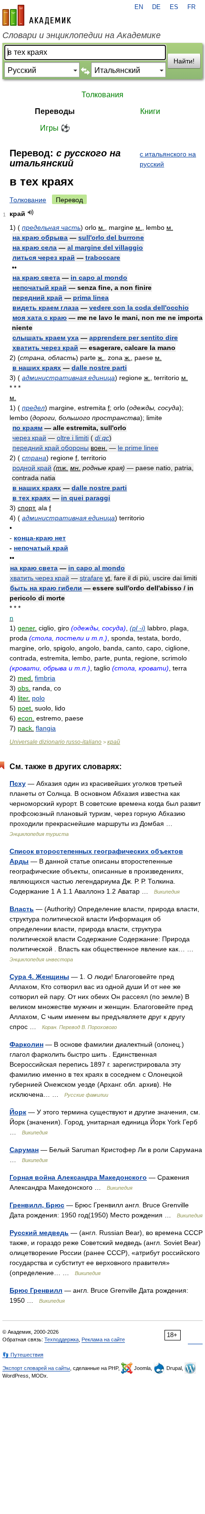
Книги (150, 111)
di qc (102, 438)
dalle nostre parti (99, 367)
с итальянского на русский (168, 159)
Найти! (184, 61)
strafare (91, 578)
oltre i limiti (73, 438)
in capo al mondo (99, 277)
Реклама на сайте (103, 1339)
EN (138, 7)
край (113, 742)
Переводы (55, 111)
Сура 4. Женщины (39, 976)
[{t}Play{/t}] (30, 212)
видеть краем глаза (45, 307)
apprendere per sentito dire (133, 337)
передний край (37, 297)
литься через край (43, 257)
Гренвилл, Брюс (37, 1205)
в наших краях (36, 367)
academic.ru (36, 15)
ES (174, 7)
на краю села (34, 247)
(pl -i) (137, 628)
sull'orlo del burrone (111, 237)
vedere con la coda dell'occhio (139, 307)
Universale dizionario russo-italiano (56, 742)
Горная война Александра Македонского (78, 1177)
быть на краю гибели (46, 588)
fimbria (45, 678)
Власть (22, 909)
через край (29, 438)
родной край (31, 468)
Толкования (102, 95)
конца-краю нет (40, 538)
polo (38, 698)
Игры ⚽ (55, 128)
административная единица (68, 377)
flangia (46, 728)
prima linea (91, 297)
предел (33, 408)
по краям (27, 428)
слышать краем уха (45, 337)
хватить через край (45, 347)
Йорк (18, 1112)
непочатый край (39, 287)
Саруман (24, 1150)
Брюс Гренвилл (36, 1290)
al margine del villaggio (105, 247)
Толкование (28, 200)
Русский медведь (39, 1232)
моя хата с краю (39, 317)
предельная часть (51, 227)
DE (156, 7)
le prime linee (138, 448)
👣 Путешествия (22, 1355)
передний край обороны (50, 448)
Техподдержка (61, 1339)
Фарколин (26, 1044)
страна (34, 458)
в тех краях (31, 498)
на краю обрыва (40, 237)
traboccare (102, 257)
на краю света (36, 277)
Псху (18, 783)
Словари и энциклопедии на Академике (81, 35)
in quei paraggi (85, 498)
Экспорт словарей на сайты (36, 1368)
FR (191, 7)
